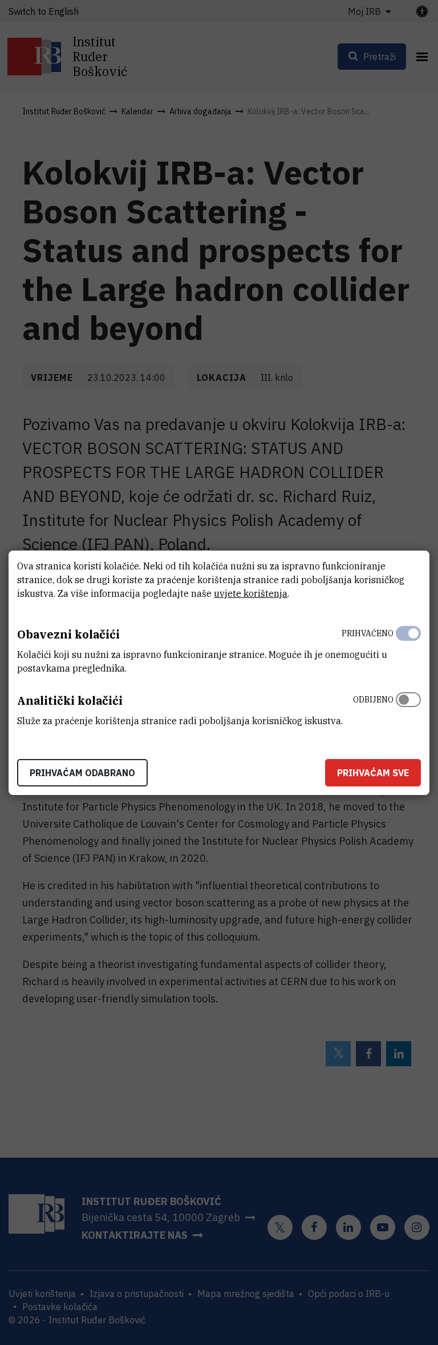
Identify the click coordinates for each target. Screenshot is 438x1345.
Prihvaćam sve (373, 772)
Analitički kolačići (70, 700)
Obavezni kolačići (68, 634)
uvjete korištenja (250, 593)
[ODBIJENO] (408, 707)
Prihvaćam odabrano (82, 772)
